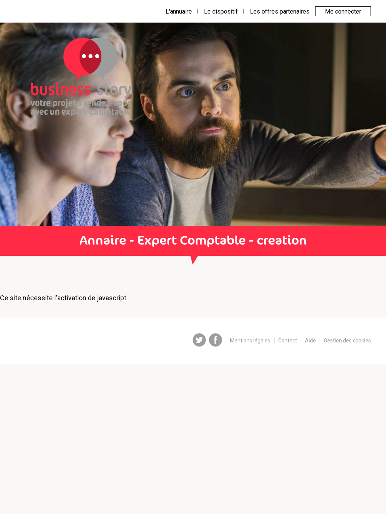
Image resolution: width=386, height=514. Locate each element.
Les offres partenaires (279, 11)
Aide (310, 341)
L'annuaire (178, 11)
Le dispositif (221, 11)
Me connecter (343, 11)
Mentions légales (250, 341)
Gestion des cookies (347, 341)
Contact (287, 341)
